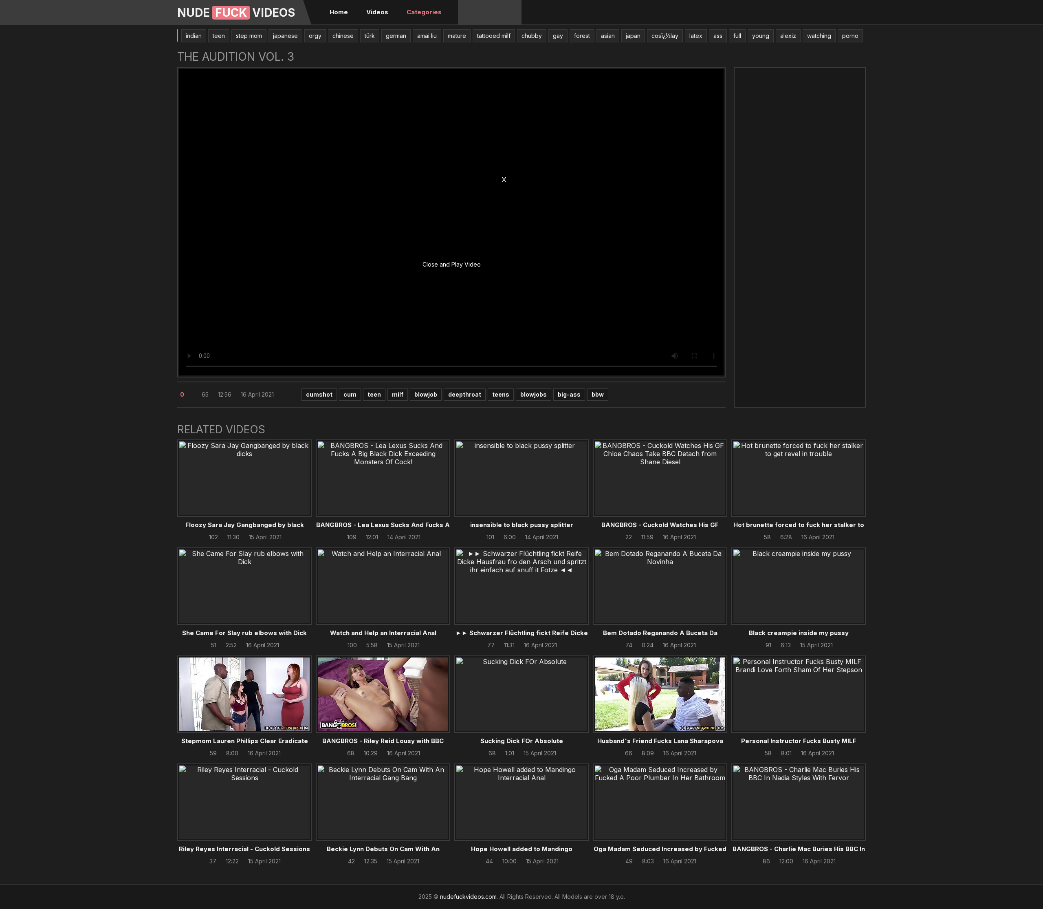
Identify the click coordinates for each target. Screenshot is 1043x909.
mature (457, 35)
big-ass (569, 394)
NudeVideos (236, 13)
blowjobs (533, 394)
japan (633, 35)
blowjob (425, 394)
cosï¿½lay (664, 35)
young (760, 35)
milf (397, 394)
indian (194, 35)
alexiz (788, 35)
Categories (424, 12)
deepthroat (464, 394)
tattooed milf (493, 35)
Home (339, 12)
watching (819, 35)
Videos (377, 12)
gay (558, 35)
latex (695, 35)
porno (850, 35)
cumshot (319, 394)
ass (717, 35)
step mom (249, 35)
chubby (532, 35)
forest (582, 35)
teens (500, 394)
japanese (285, 35)
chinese (343, 35)
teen (219, 35)
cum (349, 394)
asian (608, 35)
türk (370, 35)
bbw (598, 394)
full (737, 35)
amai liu (427, 35)
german (396, 35)
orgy (315, 35)
